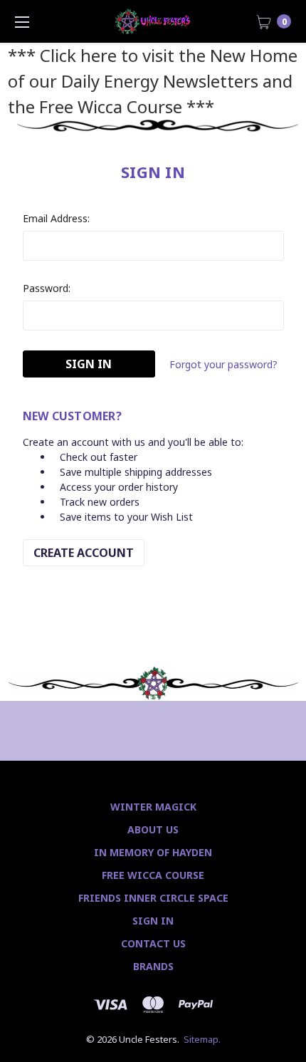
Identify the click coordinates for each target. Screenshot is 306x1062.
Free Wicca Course (153, 875)
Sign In (153, 920)
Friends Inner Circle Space (153, 898)
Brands (153, 966)
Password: (46, 288)
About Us (153, 829)
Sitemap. (202, 1039)
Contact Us (153, 943)
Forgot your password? (223, 364)
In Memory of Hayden (153, 852)
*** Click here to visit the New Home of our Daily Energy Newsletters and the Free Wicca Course (152, 80)
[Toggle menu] (21, 21)
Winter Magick (153, 806)
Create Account (83, 553)
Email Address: (56, 218)
